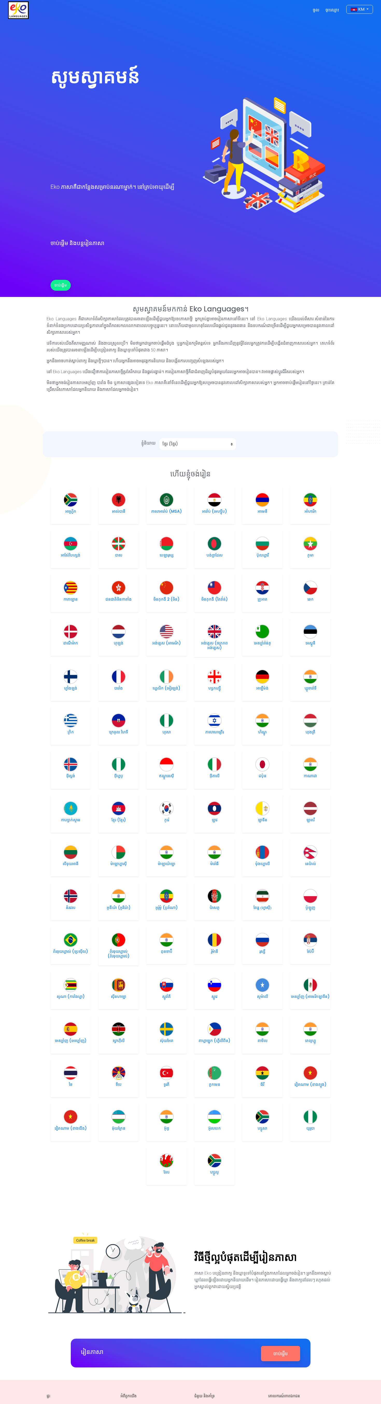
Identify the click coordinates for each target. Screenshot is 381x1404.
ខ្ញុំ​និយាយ (148, 443)
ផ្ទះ (48, 1396)
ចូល (317, 10)
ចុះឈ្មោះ (332, 10)
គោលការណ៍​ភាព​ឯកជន (284, 1396)
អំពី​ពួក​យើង (129, 1396)
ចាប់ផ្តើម (60, 285)
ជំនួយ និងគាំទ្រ (204, 1396)
